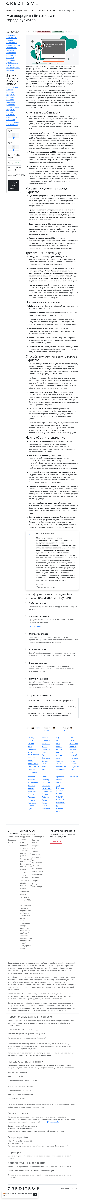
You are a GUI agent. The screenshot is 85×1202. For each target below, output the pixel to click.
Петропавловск (34, 766)
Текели (44, 803)
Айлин (37, 728)
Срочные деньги (35, 841)
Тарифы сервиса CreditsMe (24, 875)
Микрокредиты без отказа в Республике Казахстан (36, 10)
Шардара (59, 797)
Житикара (74, 758)
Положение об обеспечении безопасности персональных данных (26, 864)
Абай (44, 767)
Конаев (72, 769)
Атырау (31, 737)
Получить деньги (13, 185)
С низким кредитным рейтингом (11, 102)
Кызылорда (32, 772)
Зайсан (72, 761)
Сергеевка (46, 785)
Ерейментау (60, 769)
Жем (71, 752)
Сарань (45, 777)
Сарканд (45, 779)
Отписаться (56, 841)
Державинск (61, 767)
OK (35, 1194)
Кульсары (32, 791)
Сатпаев (45, 761)
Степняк (45, 794)
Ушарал (59, 779)
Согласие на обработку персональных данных (26, 884)
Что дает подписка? (24, 843)
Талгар (44, 800)
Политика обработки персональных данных (26, 852)
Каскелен (31, 785)
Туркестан (60, 777)
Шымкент (32, 749)
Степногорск (47, 791)
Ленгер (31, 794)
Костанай (46, 737)
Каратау (31, 779)
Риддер (31, 806)
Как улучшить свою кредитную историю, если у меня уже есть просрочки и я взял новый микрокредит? (51, 707)
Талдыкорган (33, 763)
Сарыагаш (46, 782)
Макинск (31, 800)
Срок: (10, 143)
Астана (44, 746)
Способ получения (36, 852)
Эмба (58, 811)
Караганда (46, 743)
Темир (44, 806)
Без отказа (10, 120)
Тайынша (45, 797)
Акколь (45, 769)
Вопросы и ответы (12, 841)
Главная (9, 10)
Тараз (30, 760)
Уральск (31, 757)
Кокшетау (46, 740)
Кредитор (36, 881)
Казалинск (74, 764)
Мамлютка (74, 777)
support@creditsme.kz (50, 1122)
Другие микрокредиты (38, 835)
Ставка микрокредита (37, 885)
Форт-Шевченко (60, 786)
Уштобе (59, 782)
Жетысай (73, 755)
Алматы (31, 740)
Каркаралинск (33, 782)
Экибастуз (46, 749)
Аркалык (59, 749)
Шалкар (59, 794)
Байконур (59, 761)
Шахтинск (60, 799)
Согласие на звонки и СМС (25, 898)
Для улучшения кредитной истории (12, 109)
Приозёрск (32, 803)
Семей (44, 764)
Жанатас (73, 746)
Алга (57, 740)
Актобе (31, 743)
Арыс (58, 752)
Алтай (58, 743)
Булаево (59, 764)
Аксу (57, 737)
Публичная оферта (24, 892)
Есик (71, 737)
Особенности (13, 837)
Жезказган (46, 758)
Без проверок (12, 125)
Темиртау (46, 809)
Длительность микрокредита (37, 872)
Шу (57, 805)
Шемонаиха (60, 802)
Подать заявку (35, 626)
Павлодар (32, 769)
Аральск (59, 746)
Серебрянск (47, 788)
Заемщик (35, 877)
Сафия (46, 730)
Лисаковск (32, 797)
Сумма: (11, 131)
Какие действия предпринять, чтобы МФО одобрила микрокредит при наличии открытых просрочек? (49, 714)
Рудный (31, 809)
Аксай (44, 755)
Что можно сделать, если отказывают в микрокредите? (50, 700)
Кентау (31, 788)
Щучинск (59, 808)
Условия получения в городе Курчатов (13, 42)
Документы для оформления (37, 860)
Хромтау (59, 791)
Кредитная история (36, 847)
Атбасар (59, 755)
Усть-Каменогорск (33, 753)
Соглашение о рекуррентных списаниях (25, 836)
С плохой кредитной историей (10, 94)
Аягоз (58, 758)
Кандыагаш (74, 767)
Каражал (31, 777)
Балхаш (45, 752)
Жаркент (73, 749)
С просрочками (12, 122)
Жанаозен (74, 743)
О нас (10, 846)
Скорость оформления (37, 867)
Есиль (72, 740)
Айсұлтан (66, 730)
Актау (30, 746)
